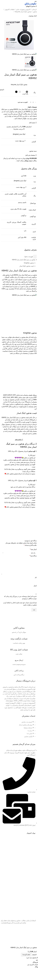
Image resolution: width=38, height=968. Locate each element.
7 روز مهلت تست (20, 141)
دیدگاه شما (33, 556)
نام (36, 577)
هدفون (34, 11)
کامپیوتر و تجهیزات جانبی (23, 9)
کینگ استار (13, 417)
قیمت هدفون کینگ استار (26, 266)
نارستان (34, 9)
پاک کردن (25, 94)
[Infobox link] (19, 628)
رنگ (34, 92)
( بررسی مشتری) (19, 129)
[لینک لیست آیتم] (19, 730)
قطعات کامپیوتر (9, 9)
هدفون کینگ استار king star (23, 11)
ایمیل (35, 585)
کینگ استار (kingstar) (19, 134)
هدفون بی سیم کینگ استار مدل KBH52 (23, 259)
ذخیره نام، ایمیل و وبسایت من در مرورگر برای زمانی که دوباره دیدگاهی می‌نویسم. (20, 597)
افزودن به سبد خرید (22, 102)
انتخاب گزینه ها (26, 954)
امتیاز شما (33, 549)
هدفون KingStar (29, 263)
